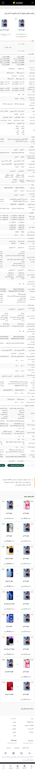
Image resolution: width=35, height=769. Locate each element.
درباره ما (31, 732)
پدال (15, 735)
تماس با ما (31, 729)
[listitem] (17, 510)
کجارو (14, 732)
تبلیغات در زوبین (29, 725)
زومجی (14, 729)
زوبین (14, 722)
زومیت (14, 725)
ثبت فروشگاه (30, 722)
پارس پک (30, 740)
